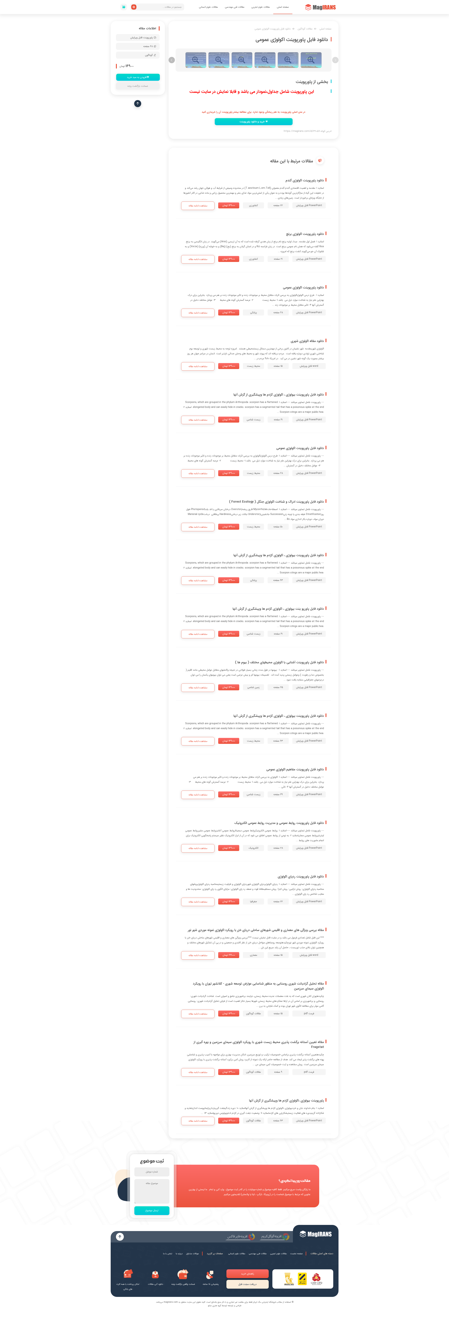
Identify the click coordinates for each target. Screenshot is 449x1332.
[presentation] (335, 60)
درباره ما (179, 1253)
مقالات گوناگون (305, 29)
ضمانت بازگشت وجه (137, 86)
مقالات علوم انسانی (208, 7)
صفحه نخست (296, 1253)
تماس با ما (167, 1253)
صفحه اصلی (283, 7)
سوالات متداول (192, 1253)
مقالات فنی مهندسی (234, 7)
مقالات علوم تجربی (260, 7)
